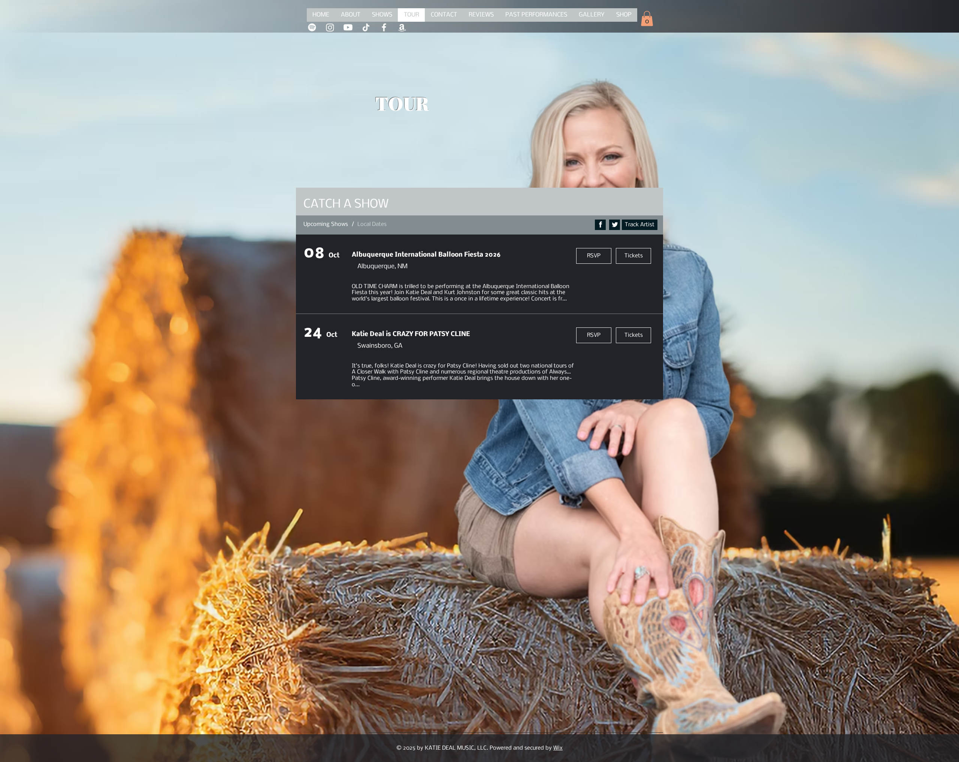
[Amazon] (402, 27)
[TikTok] (366, 27)
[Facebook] (384, 27)
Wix (558, 748)
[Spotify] (312, 27)
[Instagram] (330, 27)
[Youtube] (348, 27)
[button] (647, 18)
